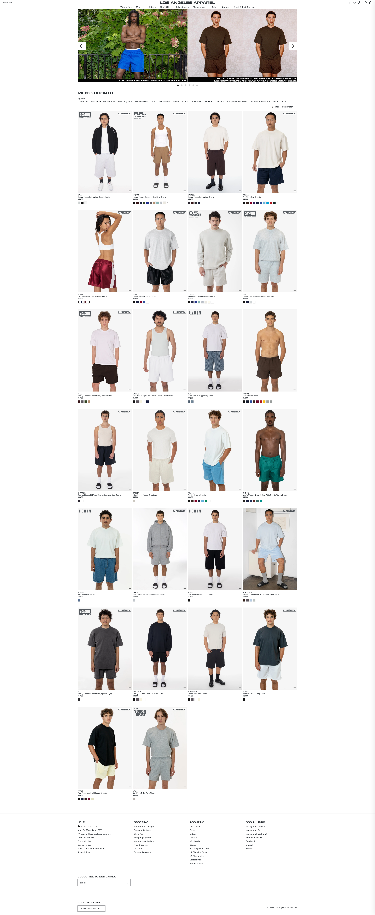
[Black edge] (79, 501)
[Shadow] (244, 501)
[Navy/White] (82, 302)
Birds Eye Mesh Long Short (254, 693)
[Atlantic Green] (157, 202)
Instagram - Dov (254, 830)
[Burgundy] (250, 202)
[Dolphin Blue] (151, 202)
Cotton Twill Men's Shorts (198, 693)
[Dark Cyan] (261, 501)
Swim (275, 101)
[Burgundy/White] (85, 302)
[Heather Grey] (161, 202)
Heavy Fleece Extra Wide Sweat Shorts (94, 197)
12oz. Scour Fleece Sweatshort (145, 495)
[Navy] (140, 202)
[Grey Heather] (134, 799)
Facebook (250, 841)
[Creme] (140, 401)
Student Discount (142, 852)
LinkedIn (250, 845)
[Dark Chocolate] (244, 600)
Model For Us (196, 863)
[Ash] (79, 202)
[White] (147, 302)
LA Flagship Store (198, 852)
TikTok (249, 848)
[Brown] (247, 202)
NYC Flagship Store (199, 848)
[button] (349, 2)
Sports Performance (260, 101)
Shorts (176, 101)
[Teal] (267, 202)
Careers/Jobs (196, 859)
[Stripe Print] (189, 401)
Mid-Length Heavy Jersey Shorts (201, 296)
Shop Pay (138, 834)
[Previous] (82, 46)
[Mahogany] (254, 501)
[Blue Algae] (257, 501)
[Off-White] (209, 302)
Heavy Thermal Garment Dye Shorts (148, 693)
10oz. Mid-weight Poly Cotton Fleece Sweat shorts (153, 395)
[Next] (293, 46)
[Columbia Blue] (264, 202)
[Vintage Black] (195, 202)
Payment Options (142, 830)
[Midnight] (247, 401)
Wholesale (195, 841)
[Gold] (264, 401)
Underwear (196, 101)
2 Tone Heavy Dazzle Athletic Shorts (92, 296)
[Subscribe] (127, 882)
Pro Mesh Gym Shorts (252, 197)
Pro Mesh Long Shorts (197, 495)
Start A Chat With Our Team (91, 848)
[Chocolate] (137, 202)
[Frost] (250, 600)
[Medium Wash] (192, 401)
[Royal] (261, 202)
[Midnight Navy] (247, 501)
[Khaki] (154, 202)
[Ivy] (144, 202)
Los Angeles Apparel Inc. (286, 907)
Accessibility (84, 852)
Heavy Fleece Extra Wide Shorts (201, 197)
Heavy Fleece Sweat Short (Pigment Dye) (95, 693)
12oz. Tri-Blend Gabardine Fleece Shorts (149, 594)
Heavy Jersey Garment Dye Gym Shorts (149, 197)
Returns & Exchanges (144, 826)
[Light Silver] (271, 401)
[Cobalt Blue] (147, 202)
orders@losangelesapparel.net (96, 834)
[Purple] (254, 202)
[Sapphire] (250, 501)
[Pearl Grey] (254, 600)
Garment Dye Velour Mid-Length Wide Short (261, 594)
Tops (153, 101)
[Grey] (267, 401)
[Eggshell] (92, 799)
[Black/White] (79, 302)
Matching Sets (125, 101)
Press (192, 830)
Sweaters (209, 101)
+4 (277, 203)
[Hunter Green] (274, 202)
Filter (276, 106)
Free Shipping (141, 845)
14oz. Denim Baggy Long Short (200, 594)
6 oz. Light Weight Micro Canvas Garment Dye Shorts (99, 495)
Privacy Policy (84, 841)
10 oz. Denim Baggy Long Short (200, 395)
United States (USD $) (89, 908)
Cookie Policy (84, 845)
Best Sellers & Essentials (103, 101)
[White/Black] (89, 302)
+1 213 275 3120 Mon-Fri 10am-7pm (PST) (90, 828)
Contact (193, 837)
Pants (185, 101)
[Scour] (134, 501)
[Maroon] (257, 401)
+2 (167, 203)
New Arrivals (141, 101)
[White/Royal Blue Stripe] (85, 202)
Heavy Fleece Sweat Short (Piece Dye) (259, 296)
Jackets (220, 101)
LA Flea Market (197, 856)
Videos (193, 834)
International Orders (144, 841)
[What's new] (365, 2)
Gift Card (138, 848)
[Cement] (164, 202)
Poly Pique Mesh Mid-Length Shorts (92, 793)
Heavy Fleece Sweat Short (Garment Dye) (95, 395)
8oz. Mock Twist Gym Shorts (144, 793)
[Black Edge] (189, 202)
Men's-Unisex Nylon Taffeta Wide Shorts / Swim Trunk (265, 495)
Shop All (84, 101)
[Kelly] (205, 501)
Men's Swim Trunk (250, 395)
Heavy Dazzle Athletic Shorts (144, 296)
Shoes (284, 101)
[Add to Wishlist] (130, 190)
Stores (193, 845)
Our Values (195, 826)
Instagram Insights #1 (256, 834)
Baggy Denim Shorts (86, 594)
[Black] (82, 202)
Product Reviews (254, 837)
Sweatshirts (164, 101)
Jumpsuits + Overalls (237, 101)
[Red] (271, 202)
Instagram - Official (255, 826)
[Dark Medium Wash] (79, 600)
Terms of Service (86, 837)
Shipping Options (142, 837)
